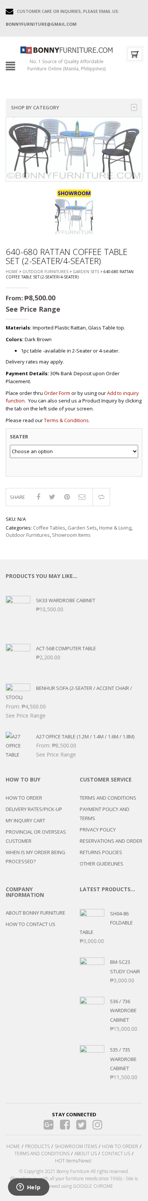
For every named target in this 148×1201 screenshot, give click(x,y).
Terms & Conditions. (67, 420)
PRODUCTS (37, 1146)
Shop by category (35, 107)
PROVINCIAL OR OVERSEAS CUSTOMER (36, 836)
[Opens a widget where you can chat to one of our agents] (28, 1187)
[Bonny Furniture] (66, 49)
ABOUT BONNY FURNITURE (35, 912)
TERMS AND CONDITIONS (108, 797)
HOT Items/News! (73, 1160)
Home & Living (115, 527)
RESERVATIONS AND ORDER (111, 840)
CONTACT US (116, 1153)
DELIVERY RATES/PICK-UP (34, 809)
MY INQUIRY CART (25, 820)
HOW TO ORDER (24, 797)
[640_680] (74, 217)
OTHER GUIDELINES (101, 863)
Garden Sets (86, 271)
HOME (13, 1146)
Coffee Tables (49, 527)
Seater (19, 436)
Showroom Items (71, 534)
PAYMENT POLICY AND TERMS (104, 814)
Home (12, 271)
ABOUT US (85, 1153)
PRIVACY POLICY (98, 829)
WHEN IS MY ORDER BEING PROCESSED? (35, 857)
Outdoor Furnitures (45, 271)
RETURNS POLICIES (101, 852)
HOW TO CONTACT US (30, 924)
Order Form (57, 393)
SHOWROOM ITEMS (76, 1146)
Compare (101, 497)
